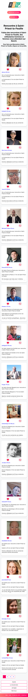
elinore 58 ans (6, 72)
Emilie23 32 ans (6, 111)
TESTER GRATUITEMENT (14, 12)
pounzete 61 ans (6, 580)
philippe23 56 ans (7, 345)
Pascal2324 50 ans (7, 267)
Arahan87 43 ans (6, 501)
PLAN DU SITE (16, 695)
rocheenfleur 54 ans (7, 658)
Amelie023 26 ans (7, 540)
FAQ (6, 695)
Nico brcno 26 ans (7, 150)
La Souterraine (14, 685)
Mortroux (14, 691)
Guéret (14, 682)
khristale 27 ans (6, 619)
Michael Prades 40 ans (8, 228)
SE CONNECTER (14, 17)
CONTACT (24, 695)
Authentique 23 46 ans (8, 423)
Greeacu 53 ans (6, 306)
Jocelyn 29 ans (6, 462)
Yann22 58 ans (6, 189)
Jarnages (14, 688)
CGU (10, 695)
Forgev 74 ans (5, 384)
